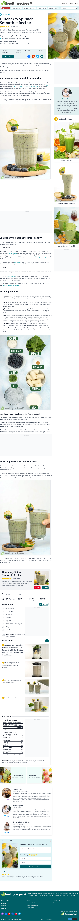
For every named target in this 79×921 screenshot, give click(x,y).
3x (47, 604)
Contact (55, 902)
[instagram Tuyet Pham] (7, 799)
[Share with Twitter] (37, 56)
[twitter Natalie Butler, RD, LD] (5, 832)
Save (47, 107)
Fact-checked (6, 14)
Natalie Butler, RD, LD (23, 38)
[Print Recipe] (41, 56)
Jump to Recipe (8, 56)
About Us (64, 3)
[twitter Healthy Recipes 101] (19, 914)
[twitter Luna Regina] (5, 815)
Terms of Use (30, 907)
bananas (35, 86)
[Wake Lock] (3, 635)
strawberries (29, 86)
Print (46, 587)
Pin (38, 587)
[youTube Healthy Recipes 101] (9, 914)
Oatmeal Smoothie (53, 8)
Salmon (3, 906)
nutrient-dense (12, 253)
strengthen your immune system (12, 285)
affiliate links (15, 44)
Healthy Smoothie (16, 8)
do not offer (33, 893)
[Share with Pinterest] (33, 56)
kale (47, 84)
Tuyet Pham (16, 36)
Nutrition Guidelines (32, 902)
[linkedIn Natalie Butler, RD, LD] (7, 832)
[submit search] (76, 8)
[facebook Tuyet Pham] (5, 799)
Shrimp (3, 908)
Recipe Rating (24, 855)
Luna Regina (24, 36)
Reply (48, 872)
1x (40, 604)
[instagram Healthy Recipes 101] (2, 914)
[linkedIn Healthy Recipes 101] (12, 914)
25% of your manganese (42, 257)
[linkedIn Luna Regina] (7, 815)
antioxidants (18, 262)
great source (11, 276)
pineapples (21, 86)
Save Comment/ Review (35, 866)
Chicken (3, 903)
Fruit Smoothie (42, 8)
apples (16, 86)
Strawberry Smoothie (29, 8)
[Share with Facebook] (28, 56)
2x (44, 604)
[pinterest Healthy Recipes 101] (16, 914)
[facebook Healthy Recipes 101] (6, 914)
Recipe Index (74, 3)
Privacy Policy (56, 900)
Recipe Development (32, 905)
